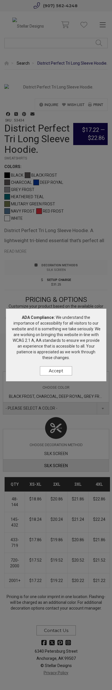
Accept (56, 370)
